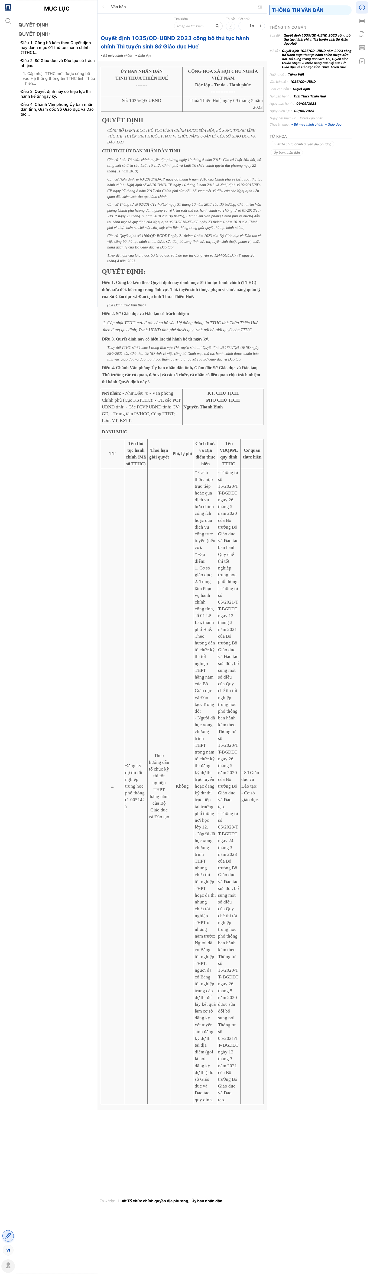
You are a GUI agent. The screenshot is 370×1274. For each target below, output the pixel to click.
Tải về (230, 19)
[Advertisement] (56, 216)
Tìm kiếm (181, 19)
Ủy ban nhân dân (207, 1200)
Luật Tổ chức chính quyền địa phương (153, 1200)
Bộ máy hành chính (308, 124)
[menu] (8, 628)
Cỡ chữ (243, 19)
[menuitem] (8, 7)
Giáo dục (335, 124)
